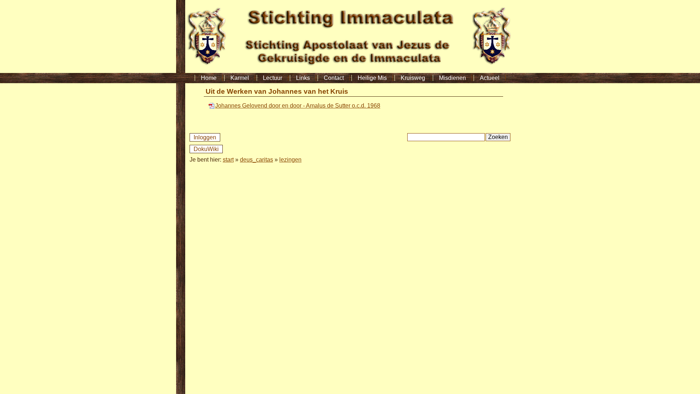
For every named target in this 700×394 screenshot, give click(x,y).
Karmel (239, 78)
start (228, 160)
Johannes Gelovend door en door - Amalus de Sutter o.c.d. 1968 (297, 106)
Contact (334, 78)
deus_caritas (256, 160)
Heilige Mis (372, 78)
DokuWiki (206, 149)
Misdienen (452, 78)
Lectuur (272, 78)
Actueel (489, 78)
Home (209, 78)
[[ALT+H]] (350, 71)
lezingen (290, 160)
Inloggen (205, 137)
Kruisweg (413, 78)
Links (303, 78)
